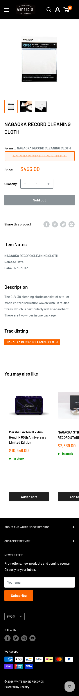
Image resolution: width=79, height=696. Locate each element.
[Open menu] (6, 10)
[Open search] (49, 9)
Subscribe (19, 595)
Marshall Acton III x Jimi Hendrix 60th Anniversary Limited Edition (27, 437)
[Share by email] (71, 224)
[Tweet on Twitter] (63, 224)
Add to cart (29, 497)
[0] (66, 9)
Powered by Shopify (16, 687)
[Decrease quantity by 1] (25, 183)
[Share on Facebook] (46, 224)
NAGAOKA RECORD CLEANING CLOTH (32, 342)
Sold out (39, 200)
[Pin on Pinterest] (55, 224)
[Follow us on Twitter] (16, 638)
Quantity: (11, 184)
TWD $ (11, 616)
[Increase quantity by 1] (48, 183)
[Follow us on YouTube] (32, 638)
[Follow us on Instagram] (24, 638)
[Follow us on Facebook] (7, 638)
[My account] (57, 9)
